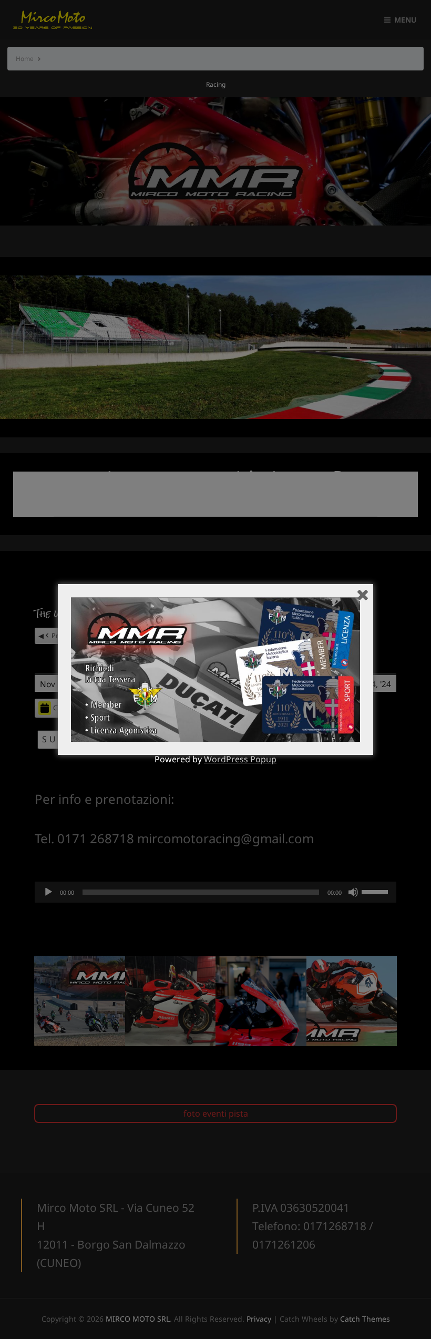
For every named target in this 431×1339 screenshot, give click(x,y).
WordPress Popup (240, 759)
